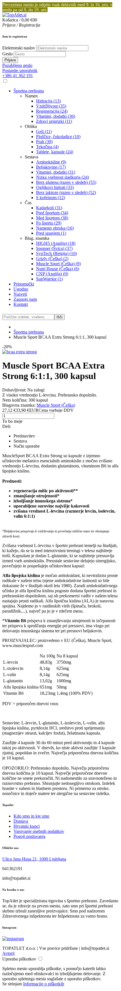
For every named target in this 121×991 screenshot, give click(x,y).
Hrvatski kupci (27, 826)
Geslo (7, 53)
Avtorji (8, 953)
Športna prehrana (29, 332)
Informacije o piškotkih (43, 983)
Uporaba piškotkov (19, 959)
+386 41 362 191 (17, 75)
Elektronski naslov (18, 47)
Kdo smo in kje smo (31, 816)
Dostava (21, 821)
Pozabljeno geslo (17, 65)
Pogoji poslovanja (29, 836)
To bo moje (12, 421)
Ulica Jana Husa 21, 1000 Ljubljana (34, 859)
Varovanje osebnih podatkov (39, 831)
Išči (59, 317)
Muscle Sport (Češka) (56, 405)
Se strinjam (12, 983)
